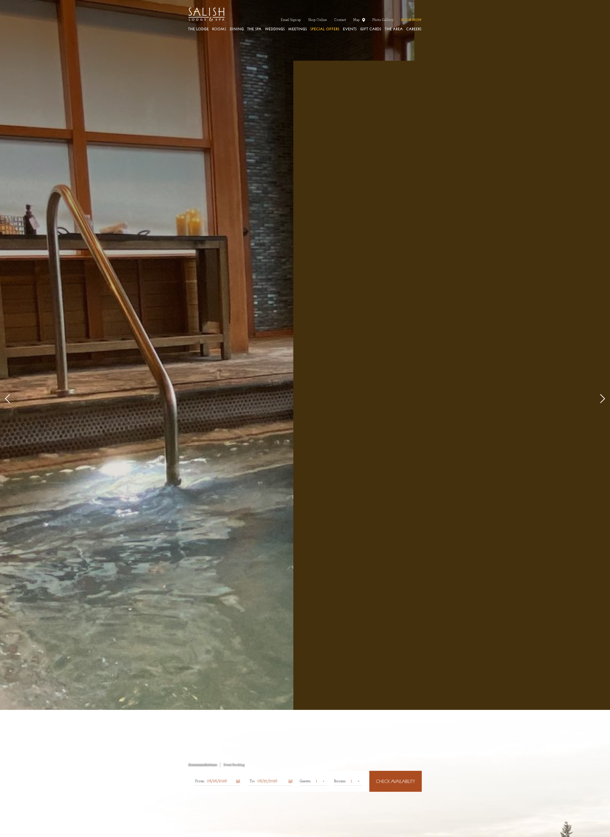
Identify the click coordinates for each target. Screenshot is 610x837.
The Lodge (198, 29)
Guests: (305, 781)
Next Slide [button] (600, 398)
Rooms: (340, 781)
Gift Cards (370, 29)
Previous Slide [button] (9, 398)
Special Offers (325, 29)
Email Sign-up (291, 19)
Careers (414, 29)
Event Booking (234, 765)
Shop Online (317, 19)
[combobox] (319, 781)
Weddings (275, 29)
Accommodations (202, 765)
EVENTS (350, 29)
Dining (237, 29)
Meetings (297, 29)
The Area (394, 29)
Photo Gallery (383, 19)
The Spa (254, 29)
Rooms (219, 29)
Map (357, 19)
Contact (340, 19)
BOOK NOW (411, 19)
